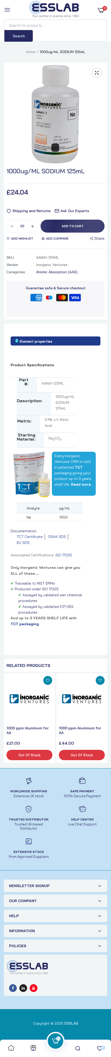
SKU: (10, 257)
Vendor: (12, 264)
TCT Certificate (30, 536)
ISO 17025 (64, 555)
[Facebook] (13, 988)
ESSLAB (71, 1023)
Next (102, 719)
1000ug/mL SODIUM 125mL (45, 171)
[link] (47, 680)
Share (99, 238)
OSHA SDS (57, 536)
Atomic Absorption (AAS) (56, 272)
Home (30, 51)
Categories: (16, 272)
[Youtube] (33, 988)
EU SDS (23, 542)
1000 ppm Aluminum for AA (27, 730)
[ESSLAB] (54, 10)
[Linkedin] (23, 988)
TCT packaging (25, 624)
